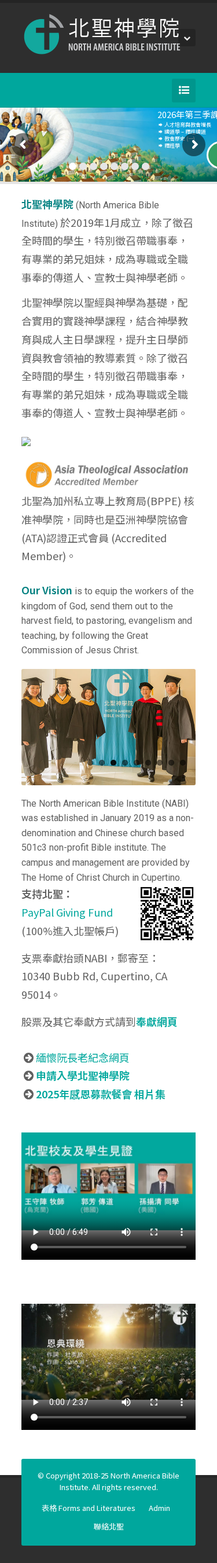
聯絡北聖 (109, 1526)
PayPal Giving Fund (67, 912)
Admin (159, 1507)
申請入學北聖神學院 (83, 1075)
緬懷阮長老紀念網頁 (83, 1057)
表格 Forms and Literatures (88, 1507)
